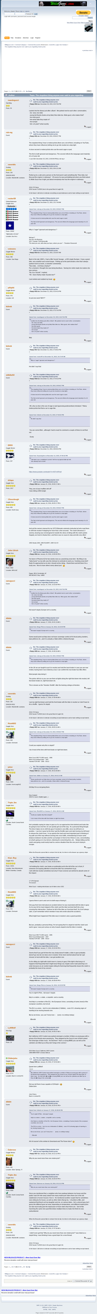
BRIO (10, 445)
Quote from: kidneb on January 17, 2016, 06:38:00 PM (46, 1110)
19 (18, 91)
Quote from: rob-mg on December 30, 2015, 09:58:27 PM (46, 209)
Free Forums (53, 1307)
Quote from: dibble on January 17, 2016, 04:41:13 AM (45, 775)
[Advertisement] (48, 70)
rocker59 (52, 45)
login (21, 11)
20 (20, 91)
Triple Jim (12, 802)
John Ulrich (13, 550)
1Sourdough (13, 499)
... (10, 91)
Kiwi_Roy (12, 858)
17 (14, 91)
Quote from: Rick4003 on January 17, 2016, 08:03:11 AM (46, 811)
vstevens (12, 249)
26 (24, 91)
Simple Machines (57, 1305)
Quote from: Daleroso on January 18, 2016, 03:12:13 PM (46, 1183)
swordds (12, 164)
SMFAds (44, 1307)
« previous (85, 50)
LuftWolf (12, 1028)
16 (12, 91)
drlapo (11, 480)
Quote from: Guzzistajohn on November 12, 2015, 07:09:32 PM (48, 455)
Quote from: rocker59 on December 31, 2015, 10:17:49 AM (47, 356)
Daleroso (12, 1150)
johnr (10, 767)
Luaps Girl (58, 45)
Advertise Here (88, 1263)
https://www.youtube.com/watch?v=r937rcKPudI (45, 472)
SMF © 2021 (48, 1305)
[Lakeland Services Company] (7, 821)
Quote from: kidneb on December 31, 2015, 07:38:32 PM (46, 415)
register (27, 11)
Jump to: (69, 1281)
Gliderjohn (12, 1058)
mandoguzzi (13, 100)
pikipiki (11, 288)
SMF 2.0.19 (40, 1305)
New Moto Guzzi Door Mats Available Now (80, 22)
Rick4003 (12, 723)
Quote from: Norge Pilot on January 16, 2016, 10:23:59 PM (47, 627)
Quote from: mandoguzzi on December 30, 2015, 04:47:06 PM (48, 317)
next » (91, 50)
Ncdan (64, 45)
